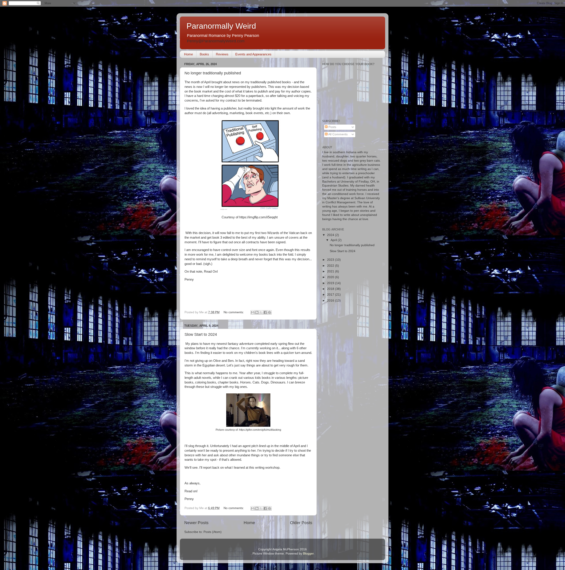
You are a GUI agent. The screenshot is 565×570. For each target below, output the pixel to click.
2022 (331, 265)
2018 (331, 289)
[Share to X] (261, 312)
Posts (332, 127)
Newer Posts (196, 522)
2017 (331, 294)
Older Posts (301, 522)
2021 (331, 271)
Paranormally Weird (221, 25)
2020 (331, 277)
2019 (331, 283)
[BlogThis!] (257, 312)
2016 (331, 300)
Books (204, 54)
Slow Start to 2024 (201, 334)
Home (188, 54)
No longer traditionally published (213, 73)
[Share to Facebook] (265, 312)
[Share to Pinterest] (269, 312)
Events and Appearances (253, 54)
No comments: (234, 312)
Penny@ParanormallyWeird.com (216, 41)
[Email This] (252, 312)
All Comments (338, 134)
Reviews (222, 54)
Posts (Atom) (212, 532)
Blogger (308, 553)
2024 (331, 235)
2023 (331, 259)
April (334, 240)
